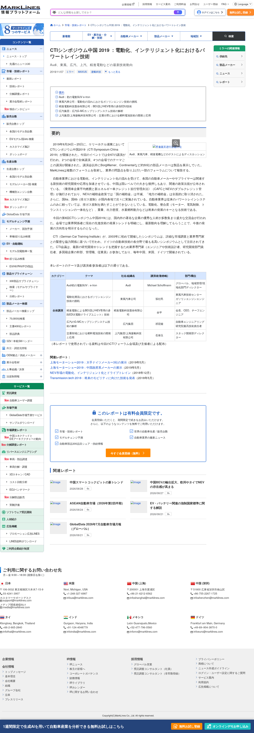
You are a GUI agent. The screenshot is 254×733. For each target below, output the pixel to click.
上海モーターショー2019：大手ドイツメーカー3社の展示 (88, 362)
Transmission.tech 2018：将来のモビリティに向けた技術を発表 (92, 378)
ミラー (70, 71)
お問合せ (195, 4)
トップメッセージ (15, 671)
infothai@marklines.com (17, 631)
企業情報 (8, 659)
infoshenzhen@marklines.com (211, 598)
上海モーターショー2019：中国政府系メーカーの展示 (86, 367)
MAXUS (82, 71)
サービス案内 (163, 4)
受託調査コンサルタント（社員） (153, 668)
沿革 (7, 694)
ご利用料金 (180, 4)
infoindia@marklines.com (81, 631)
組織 (7, 685)
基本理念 (10, 676)
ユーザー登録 (210, 4)
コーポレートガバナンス (84, 673)
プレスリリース (14, 699)
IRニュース (76, 664)
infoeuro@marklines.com (208, 631)
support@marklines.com (17, 600)
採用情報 (147, 4)
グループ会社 (13, 690)
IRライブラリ (77, 682)
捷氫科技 (96, 71)
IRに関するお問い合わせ (84, 691)
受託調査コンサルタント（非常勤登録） (157, 673)
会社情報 (8, 666)
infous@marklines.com (80, 598)
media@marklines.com (16, 607)
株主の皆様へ (77, 668)
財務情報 (75, 678)
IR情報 (71, 659)
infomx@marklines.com (143, 631)
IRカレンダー (77, 687)
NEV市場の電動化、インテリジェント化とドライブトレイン (90, 372)
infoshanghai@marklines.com (147, 598)
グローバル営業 (143, 664)
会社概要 (10, 680)
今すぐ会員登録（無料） (126, 453)
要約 (61, 92)
